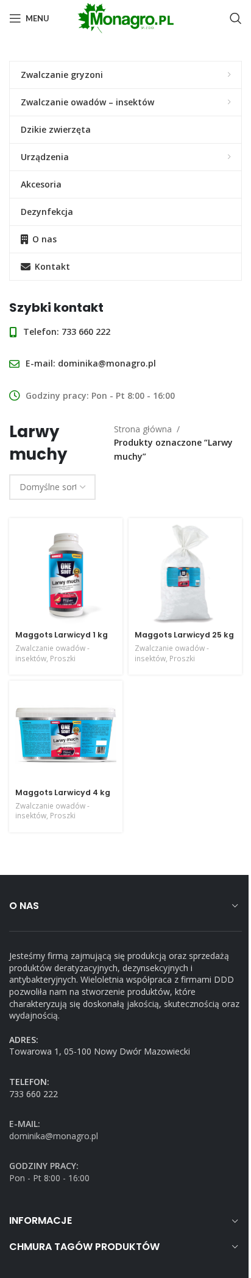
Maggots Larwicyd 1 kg (61, 635)
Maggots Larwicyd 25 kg (184, 635)
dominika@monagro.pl (91, 363)
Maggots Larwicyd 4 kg (62, 792)
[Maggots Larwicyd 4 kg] (65, 734)
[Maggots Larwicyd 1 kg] (65, 574)
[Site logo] (125, 17)
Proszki (63, 658)
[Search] (236, 18)
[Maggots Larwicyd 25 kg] (185, 574)
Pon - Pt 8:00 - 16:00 (49, 1172)
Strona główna (143, 429)
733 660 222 (66, 331)
